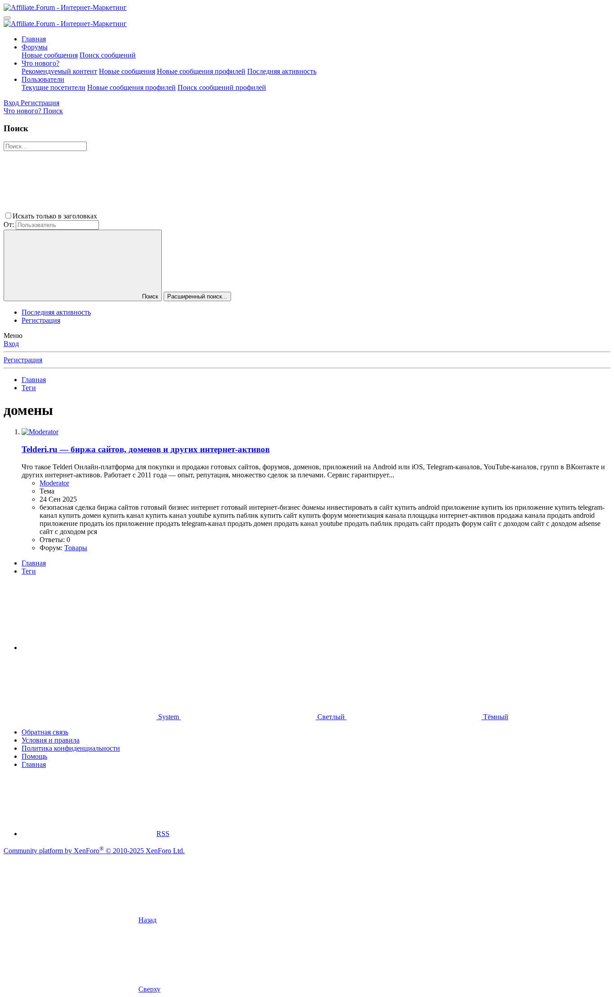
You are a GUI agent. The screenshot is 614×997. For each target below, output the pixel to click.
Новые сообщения (50, 55)
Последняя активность (281, 71)
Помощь (34, 756)
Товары (75, 548)
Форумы (35, 47)
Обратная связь (45, 732)
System (168, 717)
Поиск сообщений (108, 55)
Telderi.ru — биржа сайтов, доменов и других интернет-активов (146, 449)
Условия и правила (51, 740)
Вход (11, 343)
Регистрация (41, 320)
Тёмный (494, 717)
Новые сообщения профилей (201, 71)
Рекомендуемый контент (59, 71)
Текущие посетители (53, 87)
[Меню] (7, 18)
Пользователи (43, 79)
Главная (34, 39)
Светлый (331, 717)
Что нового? (40, 63)
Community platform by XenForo (94, 851)
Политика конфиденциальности (71, 748)
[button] (166, 216)
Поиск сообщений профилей (222, 87)
